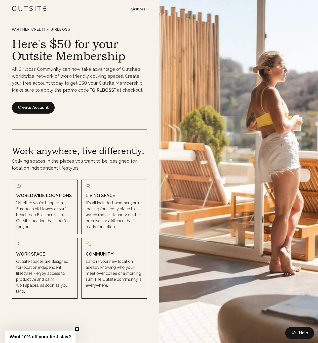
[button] (299, 333)
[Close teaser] (77, 329)
